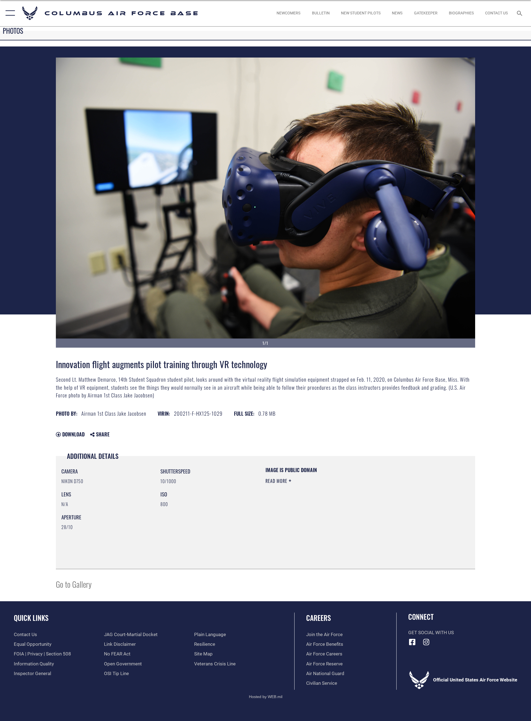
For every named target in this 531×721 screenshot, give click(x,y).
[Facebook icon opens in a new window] (412, 642)
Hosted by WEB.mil (265, 696)
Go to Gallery (74, 584)
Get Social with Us (431, 632)
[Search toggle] (520, 13)
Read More (277, 481)
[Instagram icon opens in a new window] (426, 642)
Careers (318, 618)
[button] (9, 13)
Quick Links (31, 618)
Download (73, 434)
